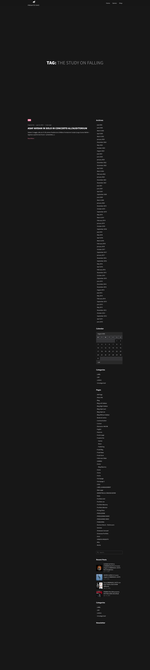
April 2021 (100, 191)
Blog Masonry (102, 467)
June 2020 (100, 197)
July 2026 (99, 125)
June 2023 (100, 157)
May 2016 (100, 264)
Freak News (100, 452)
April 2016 (100, 267)
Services (99, 528)
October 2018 (101, 226)
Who (98, 542)
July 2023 (99, 154)
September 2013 (102, 301)
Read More (31, 138)
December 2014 (101, 284)
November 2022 (101, 165)
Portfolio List (101, 502)
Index (98, 484)
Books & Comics (101, 418)
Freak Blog (100, 449)
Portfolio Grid (101, 499)
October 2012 (101, 313)
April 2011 (100, 319)
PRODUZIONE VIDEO (103, 519)
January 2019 (101, 223)
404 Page (99, 394)
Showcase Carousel (102, 531)
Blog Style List (101, 412)
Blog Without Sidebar (103, 415)
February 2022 (101, 174)
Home (108, 3)
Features (99, 432)
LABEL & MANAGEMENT (104, 487)
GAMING (99, 461)
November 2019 (101, 206)
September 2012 (102, 316)
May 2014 (100, 296)
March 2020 (100, 200)
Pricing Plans (101, 510)
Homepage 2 (101, 481)
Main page (100, 490)
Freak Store (100, 455)
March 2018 (100, 241)
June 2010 (100, 322)
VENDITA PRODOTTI (103, 539)
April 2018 (100, 238)
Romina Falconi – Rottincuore (105, 525)
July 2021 (99, 186)
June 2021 (100, 188)
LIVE (29, 120)
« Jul (99, 362)
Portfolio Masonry (102, 504)
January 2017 (101, 255)
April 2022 (100, 168)
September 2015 (102, 278)
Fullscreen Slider (102, 458)
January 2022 (101, 177)
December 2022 (101, 162)
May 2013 (100, 307)
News (98, 496)
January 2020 (101, 203)
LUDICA (99, 380)
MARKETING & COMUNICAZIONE (106, 493)
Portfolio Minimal (102, 507)
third (98, 536)
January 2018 (101, 246)
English (99, 429)
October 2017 (101, 249)
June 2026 (100, 128)
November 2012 (101, 310)
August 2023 (100, 151)
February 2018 (101, 243)
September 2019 (102, 212)
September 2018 (102, 229)
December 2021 (101, 180)
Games (114, 3)
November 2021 (101, 183)
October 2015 (101, 275)
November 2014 (101, 287)
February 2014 (101, 299)
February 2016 (101, 270)
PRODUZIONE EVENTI (103, 516)
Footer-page (100, 435)
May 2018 (100, 235)
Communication (101, 421)
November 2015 (101, 272)
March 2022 (100, 171)
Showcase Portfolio (102, 533)
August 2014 (100, 290)
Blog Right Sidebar (102, 406)
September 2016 (102, 261)
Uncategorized (101, 383)
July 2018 (99, 232)
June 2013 (100, 304)
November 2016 (101, 258)
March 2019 (100, 217)
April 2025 (100, 133)
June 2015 (100, 281)
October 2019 (101, 209)
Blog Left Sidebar (102, 403)
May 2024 (100, 145)
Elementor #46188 (102, 426)
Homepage (100, 478)
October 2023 (101, 148)
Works (99, 545)
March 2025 (100, 136)
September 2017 (102, 252)
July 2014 (99, 293)
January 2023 (101, 160)
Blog (98, 400)
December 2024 (101, 142)
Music (100, 444)
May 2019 (100, 215)
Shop (120, 3)
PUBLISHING (100, 522)
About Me (100, 397)
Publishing (101, 447)
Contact (99, 423)
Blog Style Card (101, 409)
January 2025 (101, 139)
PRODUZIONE (101, 513)
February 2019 (101, 220)
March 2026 (100, 131)
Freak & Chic (100, 438)
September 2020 (102, 194)
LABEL (99, 374)
